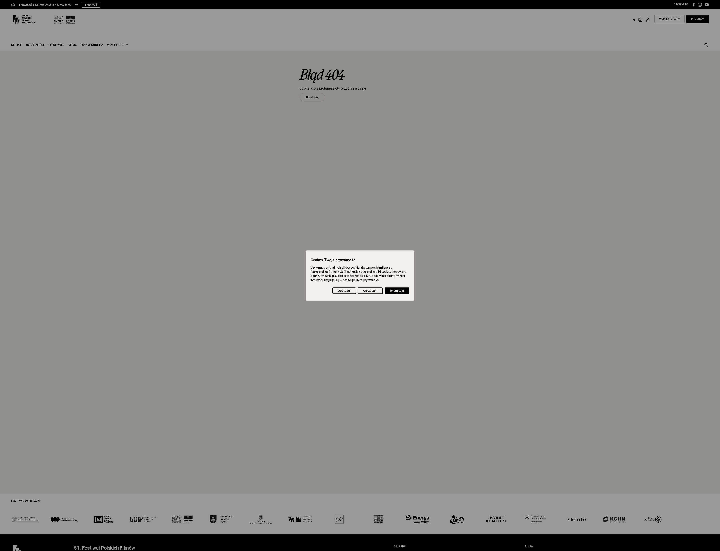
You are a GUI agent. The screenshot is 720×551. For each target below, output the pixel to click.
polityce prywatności (365, 280)
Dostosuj (344, 291)
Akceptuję (397, 291)
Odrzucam (370, 291)
